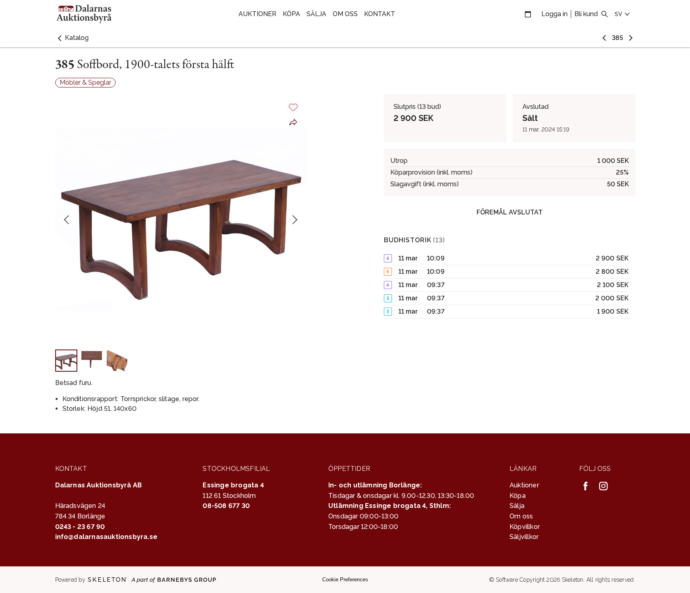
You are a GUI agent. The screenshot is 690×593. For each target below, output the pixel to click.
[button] (72, 38)
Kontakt (379, 14)
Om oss (345, 14)
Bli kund (586, 14)
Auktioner (257, 14)
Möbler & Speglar (85, 82)
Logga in (554, 14)
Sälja (316, 14)
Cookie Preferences (345, 579)
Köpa (291, 14)
